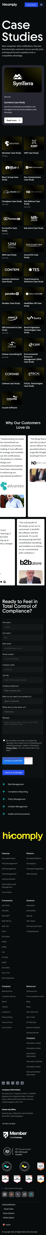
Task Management (9, 874)
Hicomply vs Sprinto (34, 1061)
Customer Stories (9, 996)
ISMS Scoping (31, 874)
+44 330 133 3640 (8, 1123)
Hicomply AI (31, 863)
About (4, 1001)
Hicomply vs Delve (33, 1066)
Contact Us (6, 1012)
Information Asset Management (9, 885)
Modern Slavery (8, 1217)
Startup (29, 916)
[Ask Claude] (11, 1194)
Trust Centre (7, 892)
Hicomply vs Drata (33, 1048)
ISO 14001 (6, 936)
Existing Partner (32, 1032)
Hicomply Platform (33, 858)
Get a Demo (31, 5)
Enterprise (30, 905)
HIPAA (4, 947)
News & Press (7, 991)
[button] (8, 1225)
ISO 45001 (6, 967)
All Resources (31, 991)
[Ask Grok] (24, 1194)
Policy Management (9, 863)
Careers (5, 1007)
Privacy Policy (11, 748)
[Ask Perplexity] (31, 1194)
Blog (28, 1001)
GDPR (4, 962)
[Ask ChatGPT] (5, 1194)
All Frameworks (8, 978)
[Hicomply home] (10, 4)
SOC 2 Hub (30, 1017)
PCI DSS (5, 957)
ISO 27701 (6, 973)
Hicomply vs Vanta (33, 1043)
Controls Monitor (8, 879)
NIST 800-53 (6, 921)
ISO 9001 (5, 910)
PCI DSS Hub (31, 1022)
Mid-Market (31, 910)
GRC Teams (30, 921)
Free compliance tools (35, 996)
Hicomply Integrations (35, 868)
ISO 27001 (6, 905)
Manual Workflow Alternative (33, 1073)
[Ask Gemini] (18, 1194)
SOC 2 (4, 931)
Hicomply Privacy (8, 858)
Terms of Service (8, 1213)
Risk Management (9, 868)
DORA (4, 941)
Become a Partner (33, 1027)
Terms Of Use (7, 1022)
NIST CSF (5, 926)
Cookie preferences (8, 1204)
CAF (3, 952)
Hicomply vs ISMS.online (31, 1054)
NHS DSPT (6, 916)
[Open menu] (41, 4)
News (28, 1007)
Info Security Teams (34, 926)
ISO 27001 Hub (32, 1012)
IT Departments (32, 931)
